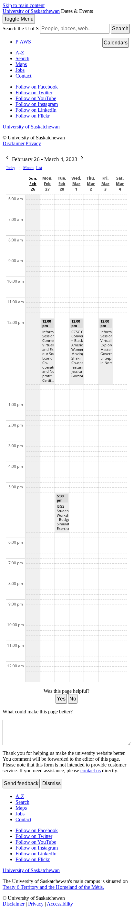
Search (120, 28)
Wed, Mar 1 (76, 183)
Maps (21, 64)
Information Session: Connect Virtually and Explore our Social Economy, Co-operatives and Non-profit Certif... (52, 356)
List (39, 168)
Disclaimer (14, 143)
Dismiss (51, 783)
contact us (90, 770)
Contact (23, 76)
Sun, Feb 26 (33, 183)
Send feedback (21, 783)
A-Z (19, 52)
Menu (19, 19)
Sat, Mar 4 (120, 183)
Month (28, 168)
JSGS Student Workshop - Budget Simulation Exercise (66, 517)
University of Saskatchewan (31, 11)
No (72, 698)
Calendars (116, 42)
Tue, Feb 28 (62, 183)
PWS (23, 41)
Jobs (20, 70)
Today (10, 168)
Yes (61, 698)
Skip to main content (24, 5)
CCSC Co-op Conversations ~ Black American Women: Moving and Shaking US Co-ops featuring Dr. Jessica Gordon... (83, 354)
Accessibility (60, 904)
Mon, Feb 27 (47, 183)
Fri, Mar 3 (105, 183)
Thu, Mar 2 (91, 183)
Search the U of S (21, 28)
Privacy (33, 143)
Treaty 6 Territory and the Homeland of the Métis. (53, 887)
